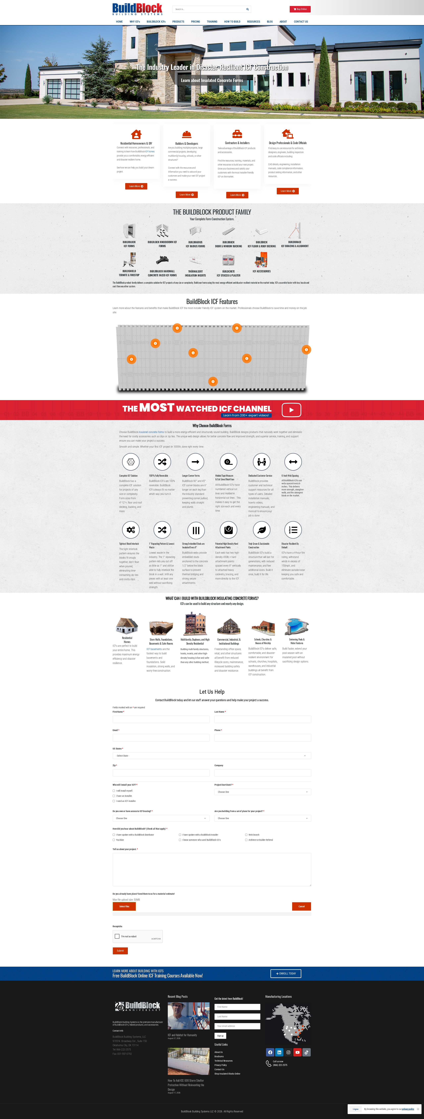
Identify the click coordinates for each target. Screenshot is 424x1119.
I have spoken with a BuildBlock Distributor (135, 834)
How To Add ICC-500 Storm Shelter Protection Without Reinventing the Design (186, 1084)
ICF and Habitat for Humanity (182, 1035)
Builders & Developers (186, 143)
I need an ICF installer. (126, 801)
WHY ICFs (135, 21)
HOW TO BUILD (232, 21)
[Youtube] (297, 1052)
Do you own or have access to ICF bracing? (133, 811)
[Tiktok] (306, 1052)
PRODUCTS (178, 21)
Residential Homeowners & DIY (136, 143)
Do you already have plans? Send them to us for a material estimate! (144, 893)
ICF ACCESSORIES (261, 271)
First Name (118, 711)
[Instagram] (288, 1052)
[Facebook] (270, 1052)
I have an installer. (124, 796)
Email (116, 730)
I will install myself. (124, 790)
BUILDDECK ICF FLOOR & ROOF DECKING (262, 244)
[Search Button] (247, 9)
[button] (418, 1109)
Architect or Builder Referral (261, 840)
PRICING (195, 21)
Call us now (278, 1061)
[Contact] (269, 1063)
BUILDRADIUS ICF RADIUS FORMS (195, 244)
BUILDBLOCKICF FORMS (129, 244)
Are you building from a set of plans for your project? (239, 811)
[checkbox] (114, 790)
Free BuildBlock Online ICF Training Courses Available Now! (158, 975)
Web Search (254, 834)
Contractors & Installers (237, 143)
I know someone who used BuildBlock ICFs (201, 840)
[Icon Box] (136, 151)
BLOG (270, 21)
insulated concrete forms (151, 432)
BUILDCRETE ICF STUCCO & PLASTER (228, 273)
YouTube (120, 840)
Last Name (220, 711)
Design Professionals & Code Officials (288, 143)
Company (218, 765)
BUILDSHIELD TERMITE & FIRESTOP (129, 273)
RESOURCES (253, 21)
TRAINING (212, 21)
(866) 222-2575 (280, 1065)
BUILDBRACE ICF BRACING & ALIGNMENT (295, 244)
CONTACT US (301, 21)
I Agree (355, 1109)
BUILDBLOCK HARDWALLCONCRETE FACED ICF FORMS (162, 273)
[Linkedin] (279, 1052)
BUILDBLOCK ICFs (156, 21)
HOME (119, 21)
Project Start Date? (223, 784)
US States (118, 748)
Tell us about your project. (125, 849)
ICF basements (154, 649)
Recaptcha (117, 926)
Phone (218, 730)
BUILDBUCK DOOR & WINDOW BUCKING (228, 244)
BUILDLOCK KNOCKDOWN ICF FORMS (162, 244)
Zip (115, 765)
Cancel (302, 906)
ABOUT (283, 21)
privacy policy (408, 1109)
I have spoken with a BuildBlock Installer (200, 834)
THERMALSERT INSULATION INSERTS (195, 273)
